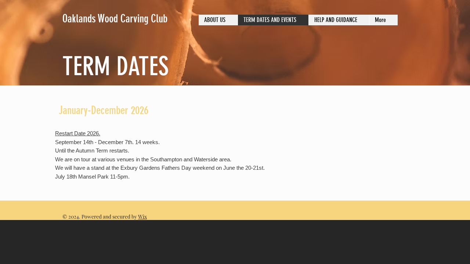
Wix (142, 216)
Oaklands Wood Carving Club (114, 18)
